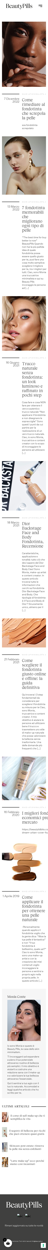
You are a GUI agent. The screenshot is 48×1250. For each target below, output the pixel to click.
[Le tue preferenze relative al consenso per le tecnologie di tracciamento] (43, 1245)
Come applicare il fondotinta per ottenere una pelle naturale (33, 908)
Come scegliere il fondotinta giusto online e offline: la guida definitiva (34, 674)
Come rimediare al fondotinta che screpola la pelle (33, 108)
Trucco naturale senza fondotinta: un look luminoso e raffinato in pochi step (32, 379)
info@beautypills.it (37, 1241)
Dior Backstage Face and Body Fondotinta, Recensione (33, 534)
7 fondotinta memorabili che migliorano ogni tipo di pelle (33, 219)
